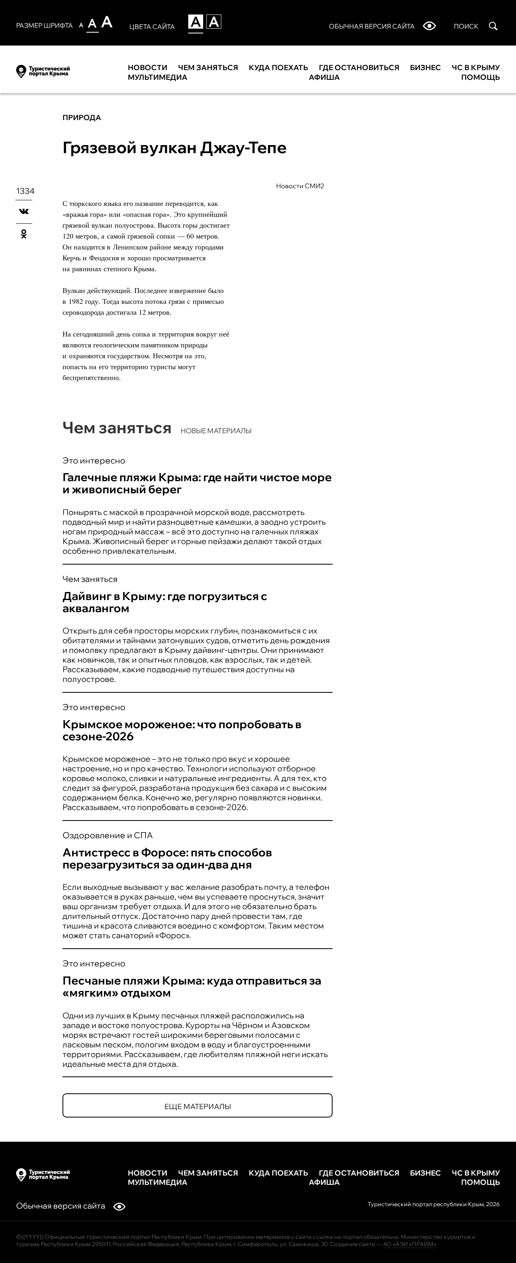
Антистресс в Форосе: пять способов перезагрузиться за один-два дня (167, 858)
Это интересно (93, 460)
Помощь (480, 77)
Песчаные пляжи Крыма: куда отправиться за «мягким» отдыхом (191, 986)
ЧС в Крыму (476, 67)
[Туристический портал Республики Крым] (43, 70)
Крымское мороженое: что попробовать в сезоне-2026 (182, 730)
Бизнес (425, 67)
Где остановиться (359, 67)
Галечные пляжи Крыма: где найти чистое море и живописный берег (197, 483)
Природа (81, 117)
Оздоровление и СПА (107, 835)
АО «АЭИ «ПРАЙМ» (409, 1244)
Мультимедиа (157, 77)
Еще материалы (197, 1106)
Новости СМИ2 (300, 186)
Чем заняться (208, 67)
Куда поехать (278, 67)
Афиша (324, 77)
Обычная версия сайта (60, 1206)
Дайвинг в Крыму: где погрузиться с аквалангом (164, 602)
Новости (147, 67)
